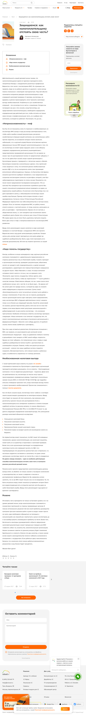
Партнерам (73, 2)
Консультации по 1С (50, 676)
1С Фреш (26, 679)
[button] (15, 592)
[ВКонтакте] (65, 31)
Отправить (26, 647)
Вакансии (68, 697)
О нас (66, 2)
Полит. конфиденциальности (10, 712)
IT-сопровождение (50, 683)
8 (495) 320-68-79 (8, 679)
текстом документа (14, 388)
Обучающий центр (50, 689)
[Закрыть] (27, 697)
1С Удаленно (69, 686)
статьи (4, 244)
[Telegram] (72, 31)
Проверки (9, 45)
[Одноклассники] (68, 31)
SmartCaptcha (26, 658)
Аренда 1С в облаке (30, 676)
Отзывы (46, 697)
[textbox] (64, 670)
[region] (64, 670)
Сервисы (26, 686)
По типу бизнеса (70, 676)
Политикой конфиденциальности (45, 710)
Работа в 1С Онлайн (71, 683)
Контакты (80, 2)
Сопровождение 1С (50, 686)
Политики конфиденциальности (36, 654)
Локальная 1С (28, 683)
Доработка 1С (48, 679)
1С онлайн (37, 364)
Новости (59, 2)
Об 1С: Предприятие (71, 679)
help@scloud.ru (7, 683)
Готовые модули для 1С (31, 689)
